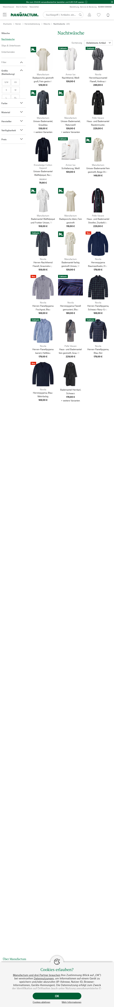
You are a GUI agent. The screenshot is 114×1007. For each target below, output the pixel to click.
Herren (18, 24)
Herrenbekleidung (32, 24)
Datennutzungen (44, 978)
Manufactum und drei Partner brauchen (36, 975)
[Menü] (4, 14)
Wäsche (46, 24)
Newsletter (34, 7)
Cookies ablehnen (41, 1002)
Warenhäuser (8, 7)
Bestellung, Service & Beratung (91, 7)
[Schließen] (112, 2)
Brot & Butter (22, 7)
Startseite (7, 24)
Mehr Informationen (71, 1002)
